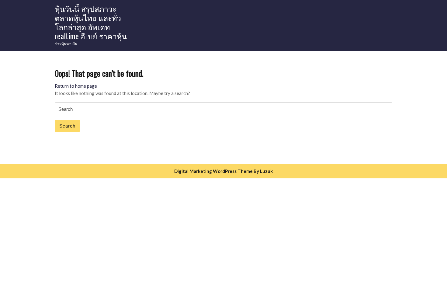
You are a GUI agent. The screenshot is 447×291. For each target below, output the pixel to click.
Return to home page (76, 86)
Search (67, 125)
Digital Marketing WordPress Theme (213, 171)
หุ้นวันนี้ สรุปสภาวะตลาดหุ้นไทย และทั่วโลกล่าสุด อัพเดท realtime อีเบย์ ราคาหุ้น (91, 22)
